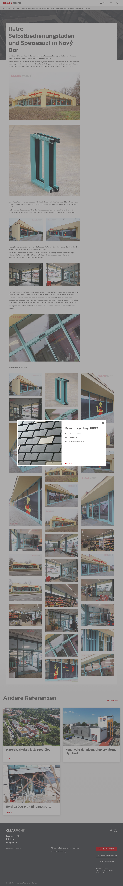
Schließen (103, 423)
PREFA (67, 464)
